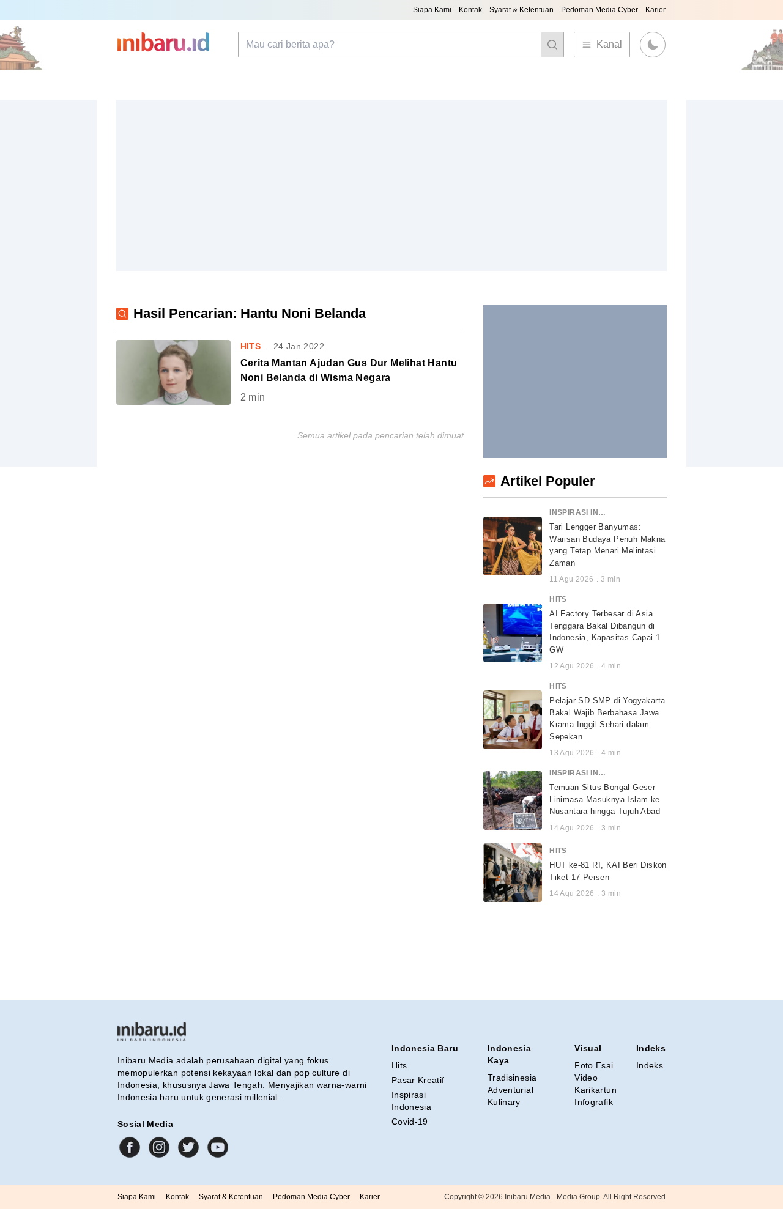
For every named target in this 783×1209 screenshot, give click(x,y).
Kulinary (504, 1102)
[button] (653, 45)
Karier (655, 10)
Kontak (470, 10)
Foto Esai (593, 1065)
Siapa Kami (432, 10)
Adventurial (510, 1090)
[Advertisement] (391, 185)
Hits (399, 1065)
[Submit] (552, 44)
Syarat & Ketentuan (521, 10)
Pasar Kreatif (418, 1080)
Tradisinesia (512, 1077)
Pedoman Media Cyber (599, 10)
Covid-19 (410, 1121)
